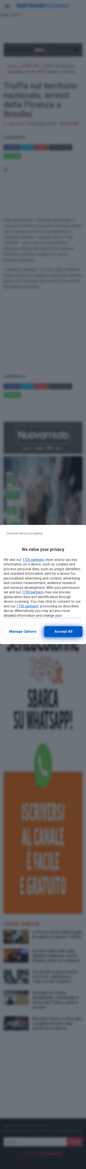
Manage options (23, 631)
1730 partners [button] (33, 560)
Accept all (63, 631)
